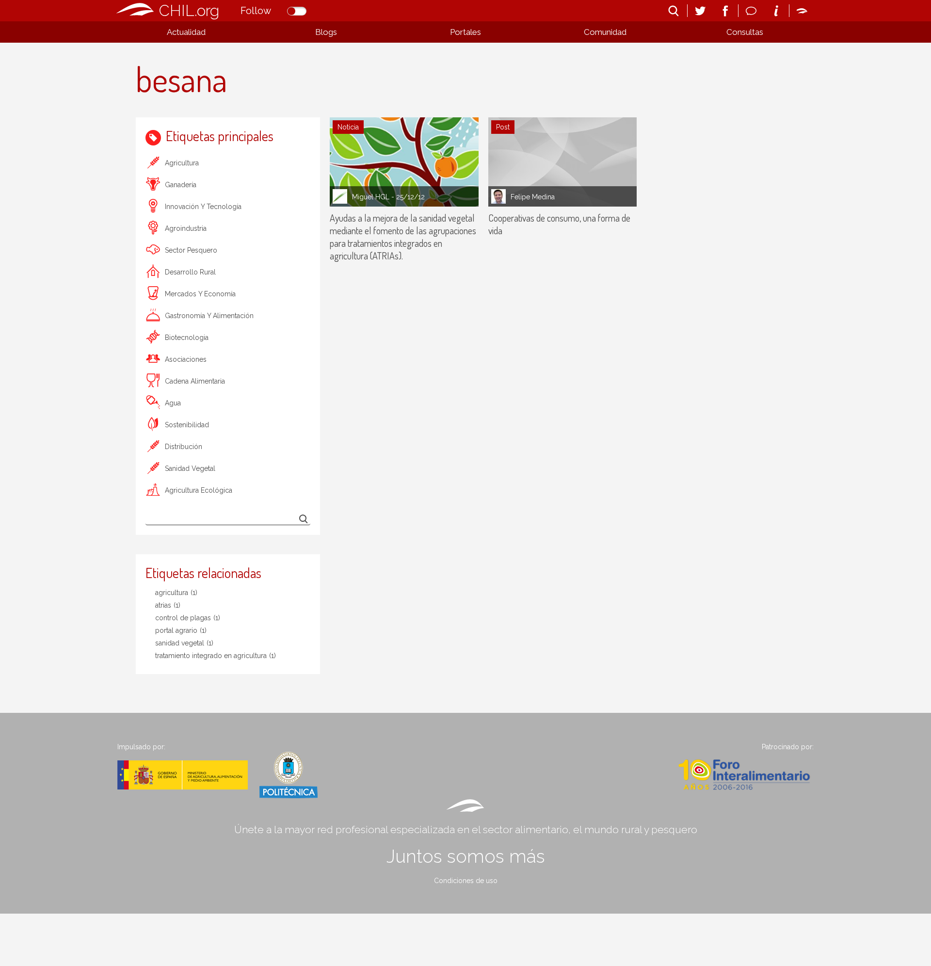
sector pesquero (191, 250)
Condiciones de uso (466, 881)
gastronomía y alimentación (209, 316)
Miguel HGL (370, 197)
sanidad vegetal (190, 468)
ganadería (180, 185)
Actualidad (186, 32)
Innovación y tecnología (203, 206)
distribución (183, 447)
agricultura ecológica (198, 490)
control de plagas (187, 618)
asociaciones (186, 359)
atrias (167, 605)
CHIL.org (189, 10)
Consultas (744, 32)
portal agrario (181, 630)
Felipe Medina (533, 197)
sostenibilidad (187, 425)
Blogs (326, 32)
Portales (465, 32)
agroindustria (186, 228)
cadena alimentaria (195, 381)
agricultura (182, 163)
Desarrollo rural (190, 272)
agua (173, 403)
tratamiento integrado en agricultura (215, 656)
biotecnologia (187, 337)
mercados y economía (200, 294)
